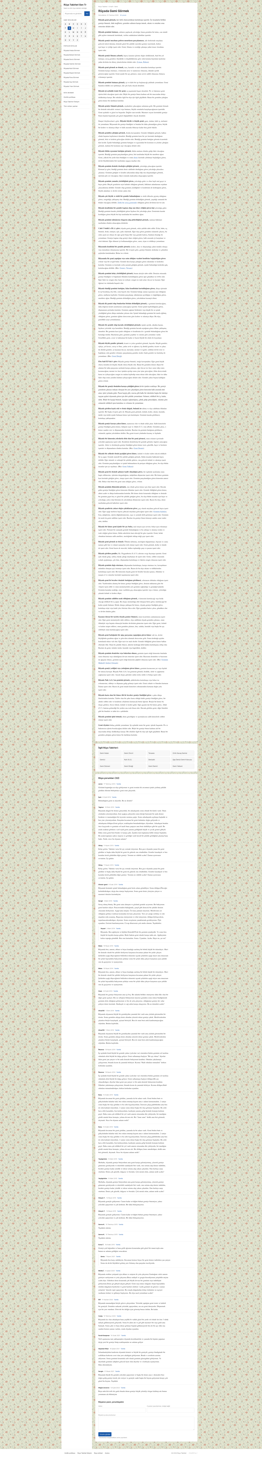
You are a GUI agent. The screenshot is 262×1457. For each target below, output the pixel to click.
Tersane (129, 268)
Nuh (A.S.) (128, 760)
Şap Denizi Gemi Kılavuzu (182, 760)
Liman (139, 62)
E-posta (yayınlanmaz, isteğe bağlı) (158, 1406)
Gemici (122, 268)
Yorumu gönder (105, 1434)
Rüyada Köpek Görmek (72, 73)
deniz (136, 157)
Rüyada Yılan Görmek (71, 86)
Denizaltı (151, 760)
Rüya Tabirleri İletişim (71, 102)
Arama (107, 1453)
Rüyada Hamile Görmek (72, 64)
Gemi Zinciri (128, 753)
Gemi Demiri (138, 448)
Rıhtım (145, 62)
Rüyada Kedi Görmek (71, 68)
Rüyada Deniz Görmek (72, 59)
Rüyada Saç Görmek (71, 82)
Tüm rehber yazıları (71, 106)
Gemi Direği (116, 356)
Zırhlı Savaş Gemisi (180, 753)
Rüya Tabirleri (102, 6)
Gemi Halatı (104, 753)
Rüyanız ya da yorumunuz (106, 1415)
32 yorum (123, 15)
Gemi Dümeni (105, 766)
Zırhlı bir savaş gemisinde (127, 202)
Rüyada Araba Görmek (72, 50)
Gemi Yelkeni (128, 466)
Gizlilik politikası (69, 97)
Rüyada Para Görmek (71, 77)
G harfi (111, 6)
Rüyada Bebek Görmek (72, 55)
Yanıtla (118, 784)
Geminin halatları (159, 511)
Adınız (100, 1406)
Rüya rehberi (98, 1453)
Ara (87, 13)
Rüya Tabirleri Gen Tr (75, 4)
